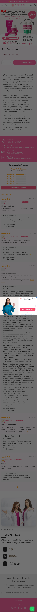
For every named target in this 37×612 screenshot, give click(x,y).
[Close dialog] (36, 297)
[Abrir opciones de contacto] (32, 609)
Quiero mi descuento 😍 (28, 309)
